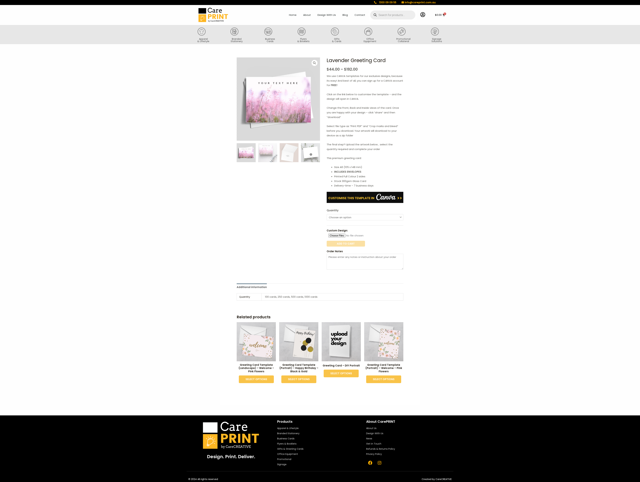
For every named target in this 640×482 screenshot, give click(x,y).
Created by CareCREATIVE (437, 479)
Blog (345, 15)
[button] (315, 63)
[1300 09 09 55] (375, 2)
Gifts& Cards (336, 40)
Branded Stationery (237, 40)
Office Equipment (370, 40)
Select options (256, 379)
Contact (359, 15)
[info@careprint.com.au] (403, 2)
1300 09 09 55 (387, 2)
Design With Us (327, 15)
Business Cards (270, 40)
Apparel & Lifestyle (203, 40)
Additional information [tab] (252, 287)
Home (292, 15)
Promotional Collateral (403, 40)
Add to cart (346, 243)
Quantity (332, 210)
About (307, 15)
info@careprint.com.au (420, 2)
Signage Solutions (437, 40)
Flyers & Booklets (303, 40)
